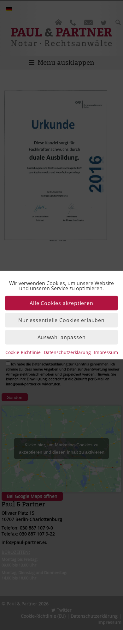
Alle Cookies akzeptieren (61, 302)
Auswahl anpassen (62, 336)
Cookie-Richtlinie (23, 352)
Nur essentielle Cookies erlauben (61, 319)
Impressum (106, 352)
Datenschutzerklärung (67, 352)
